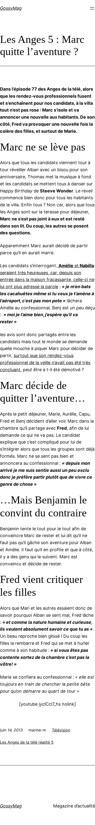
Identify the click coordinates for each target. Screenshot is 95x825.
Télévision (61, 730)
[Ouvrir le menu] (92, 8)
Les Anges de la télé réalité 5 (27, 742)
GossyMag (11, 8)
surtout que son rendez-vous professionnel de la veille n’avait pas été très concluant (45, 362)
